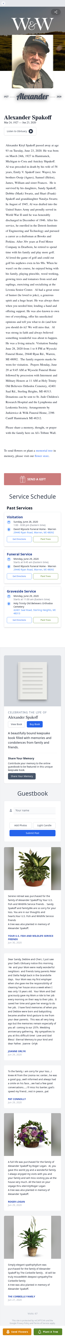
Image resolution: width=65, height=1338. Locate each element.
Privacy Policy (23, 1323)
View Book (16, 724)
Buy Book (35, 724)
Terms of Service (41, 1323)
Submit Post (32, 833)
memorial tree (44, 450)
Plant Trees (45, 539)
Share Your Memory (22, 776)
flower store (42, 456)
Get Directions (19, 539)
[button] (32, 868)
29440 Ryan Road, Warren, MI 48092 (34, 532)
